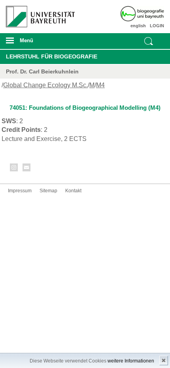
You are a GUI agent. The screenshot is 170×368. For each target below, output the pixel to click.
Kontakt (73, 190)
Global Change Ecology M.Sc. (45, 85)
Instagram (14, 168)
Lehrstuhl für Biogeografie (51, 56)
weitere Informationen (131, 361)
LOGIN (157, 25)
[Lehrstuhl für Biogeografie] (151, 14)
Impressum (20, 190)
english (138, 25)
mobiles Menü (38, 43)
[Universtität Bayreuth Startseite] (38, 13)
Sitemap (48, 190)
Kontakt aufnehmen (27, 168)
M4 (100, 85)
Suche (148, 41)
